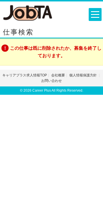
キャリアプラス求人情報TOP (24, 75)
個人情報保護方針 (83, 75)
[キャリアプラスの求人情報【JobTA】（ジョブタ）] (28, 12)
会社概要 (58, 75)
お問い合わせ (51, 81)
